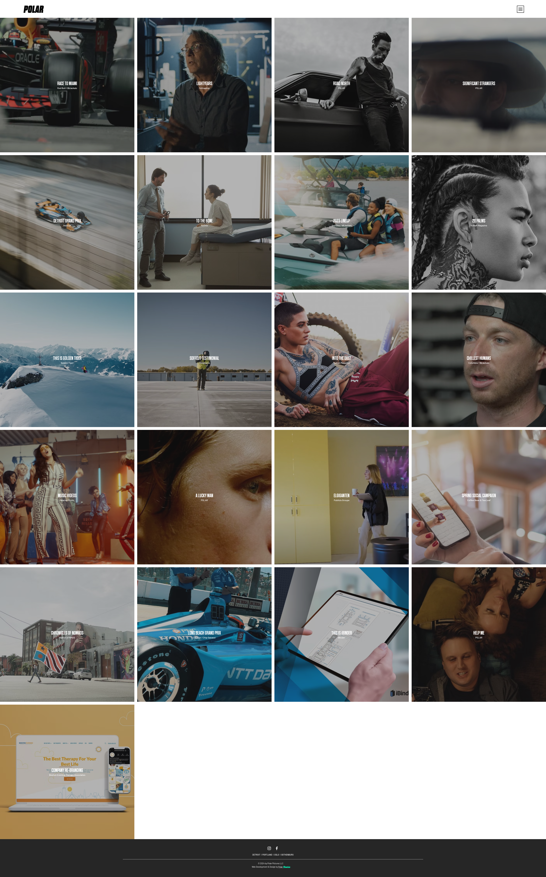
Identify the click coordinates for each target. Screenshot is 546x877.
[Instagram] (269, 848)
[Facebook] (276, 848)
